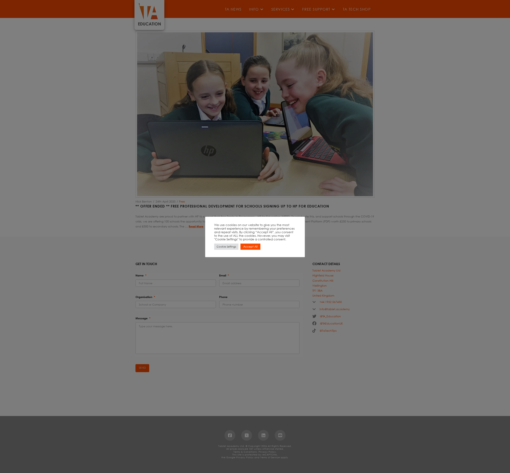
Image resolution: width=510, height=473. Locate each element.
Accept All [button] (250, 246)
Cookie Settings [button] (226, 246)
